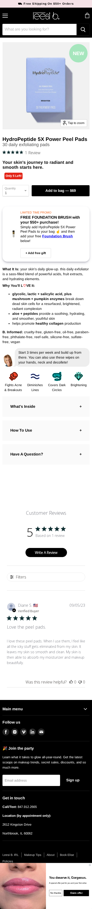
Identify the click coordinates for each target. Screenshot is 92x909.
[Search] (83, 29)
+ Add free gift (36, 253)
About (50, 855)
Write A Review (46, 552)
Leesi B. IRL (10, 855)
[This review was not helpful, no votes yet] (80, 682)
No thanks (55, 893)
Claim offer (76, 893)
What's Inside (22, 406)
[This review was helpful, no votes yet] (71, 682)
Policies (7, 861)
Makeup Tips (32, 855)
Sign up (72, 780)
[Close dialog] (90, 865)
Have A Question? (26, 454)
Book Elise (67, 855)
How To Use (21, 430)
